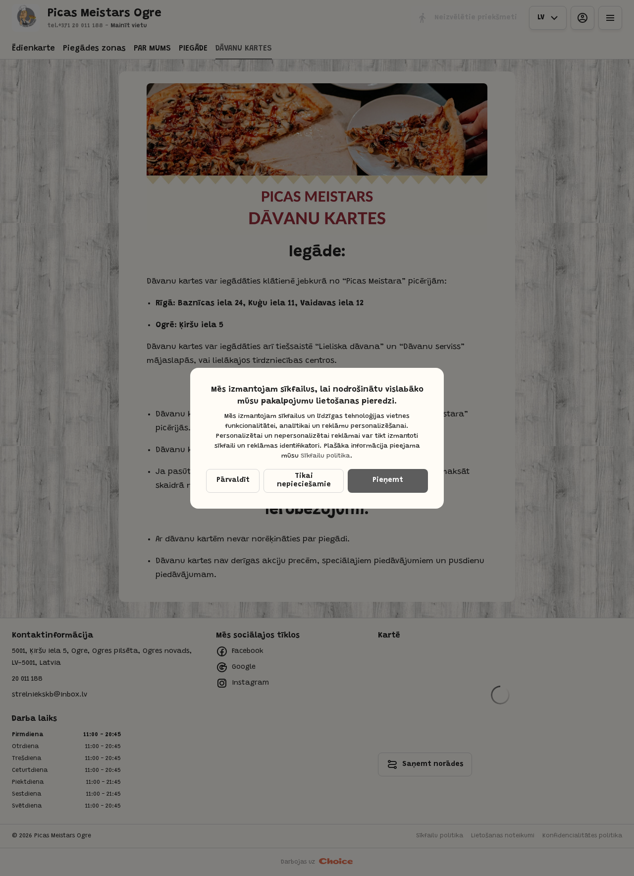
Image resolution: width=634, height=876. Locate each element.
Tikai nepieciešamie (304, 480)
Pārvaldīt (233, 480)
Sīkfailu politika (325, 456)
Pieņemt (387, 480)
